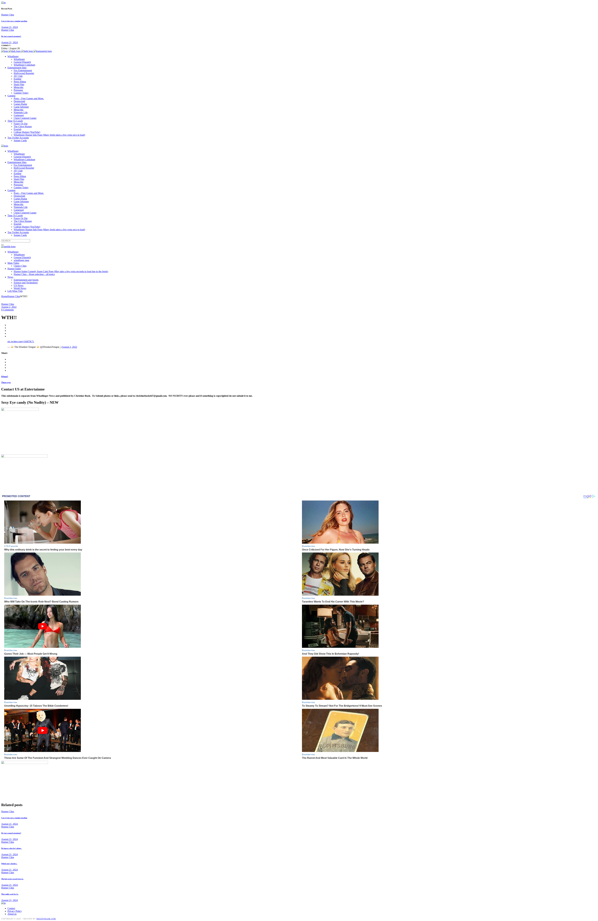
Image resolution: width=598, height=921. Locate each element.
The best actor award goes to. (12, 879)
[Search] (2, 244)
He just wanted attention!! (11, 36)
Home (4, 296)
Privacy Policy (14, 911)
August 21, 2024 (9, 27)
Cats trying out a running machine (14, 21)
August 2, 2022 (9, 307)
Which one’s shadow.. (9, 863)
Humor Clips (7, 14)
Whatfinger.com (46, 919)
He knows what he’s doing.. (11, 848)
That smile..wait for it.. (10, 894)
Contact (11, 908)
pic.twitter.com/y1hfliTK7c (20, 341)
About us (12, 914)
